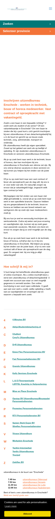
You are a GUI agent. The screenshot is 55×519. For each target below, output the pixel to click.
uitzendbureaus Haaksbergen (36, 488)
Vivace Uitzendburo (22, 433)
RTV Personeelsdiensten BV (26, 416)
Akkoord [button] (27, 514)
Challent (16, 334)
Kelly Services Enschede (24, 373)
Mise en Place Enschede (24, 391)
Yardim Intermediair (22, 448)
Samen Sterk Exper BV (23, 423)
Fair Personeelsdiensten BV (26, 359)
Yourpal (16, 455)
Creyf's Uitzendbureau (23, 337)
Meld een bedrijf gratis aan (16, 495)
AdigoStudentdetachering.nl (26, 327)
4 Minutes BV (19, 320)
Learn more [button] (11, 506)
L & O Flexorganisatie (23, 381)
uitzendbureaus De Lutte (34, 485)
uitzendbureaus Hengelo (34, 482)
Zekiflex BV (18, 462)
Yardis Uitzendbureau (23, 451)
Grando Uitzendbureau (23, 366)
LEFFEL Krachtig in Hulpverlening (29, 384)
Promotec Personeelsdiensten (27, 408)
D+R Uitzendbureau (22, 345)
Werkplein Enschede (22, 441)
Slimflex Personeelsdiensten (26, 426)
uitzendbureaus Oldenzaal (35, 479)
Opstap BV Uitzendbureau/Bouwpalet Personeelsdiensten (31, 399)
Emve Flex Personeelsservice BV (28, 352)
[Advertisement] (27, 65)
